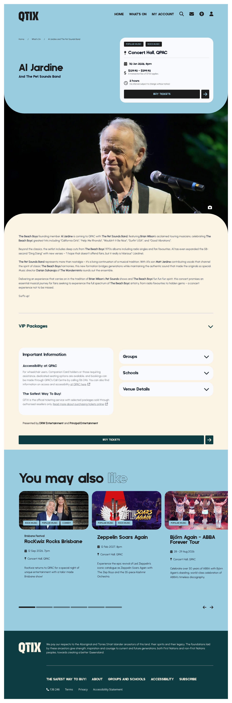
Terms (69, 689)
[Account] (211, 14)
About (97, 679)
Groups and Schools (126, 679)
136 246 (83, 380)
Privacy (83, 689)
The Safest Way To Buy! (66, 679)
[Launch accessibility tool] (201, 14)
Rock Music (154, 44)
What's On (137, 14)
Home (119, 14)
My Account (163, 14)
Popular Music (133, 44)
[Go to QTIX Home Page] (29, 16)
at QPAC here (78, 384)
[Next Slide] (211, 607)
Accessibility (162, 679)
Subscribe (188, 679)
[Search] (181, 14)
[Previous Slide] (204, 607)
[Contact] (191, 14)
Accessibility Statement (108, 689)
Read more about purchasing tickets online (78, 404)
